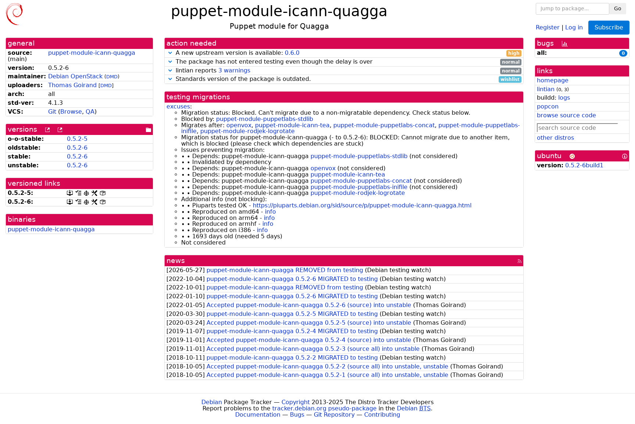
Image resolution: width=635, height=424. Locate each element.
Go (617, 8)
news (175, 260)
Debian (211, 402)
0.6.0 (292, 52)
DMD (112, 76)
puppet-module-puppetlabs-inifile (359, 187)
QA (90, 111)
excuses (178, 106)
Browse (71, 111)
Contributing (382, 414)
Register (548, 27)
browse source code (566, 115)
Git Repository (334, 414)
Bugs (297, 414)
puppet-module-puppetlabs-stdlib (264, 118)
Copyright (295, 402)
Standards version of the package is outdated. (347, 79)
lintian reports (347, 71)
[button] (170, 52)
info (270, 211)
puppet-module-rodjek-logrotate (247, 131)
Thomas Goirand (72, 85)
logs (564, 97)
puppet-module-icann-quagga (91, 52)
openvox (238, 125)
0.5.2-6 (77, 147)
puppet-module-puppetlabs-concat (384, 125)
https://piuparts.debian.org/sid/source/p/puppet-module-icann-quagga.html (362, 205)
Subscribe (609, 27)
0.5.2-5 (77, 138)
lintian (546, 89)
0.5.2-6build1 (584, 165)
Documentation (257, 414)
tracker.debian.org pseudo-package (324, 408)
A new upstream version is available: (347, 53)
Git (52, 111)
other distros (555, 137)
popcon (548, 106)
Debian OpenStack (75, 76)
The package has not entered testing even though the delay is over (347, 62)
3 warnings (234, 70)
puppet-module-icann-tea (292, 125)
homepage (552, 80)
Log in (574, 27)
